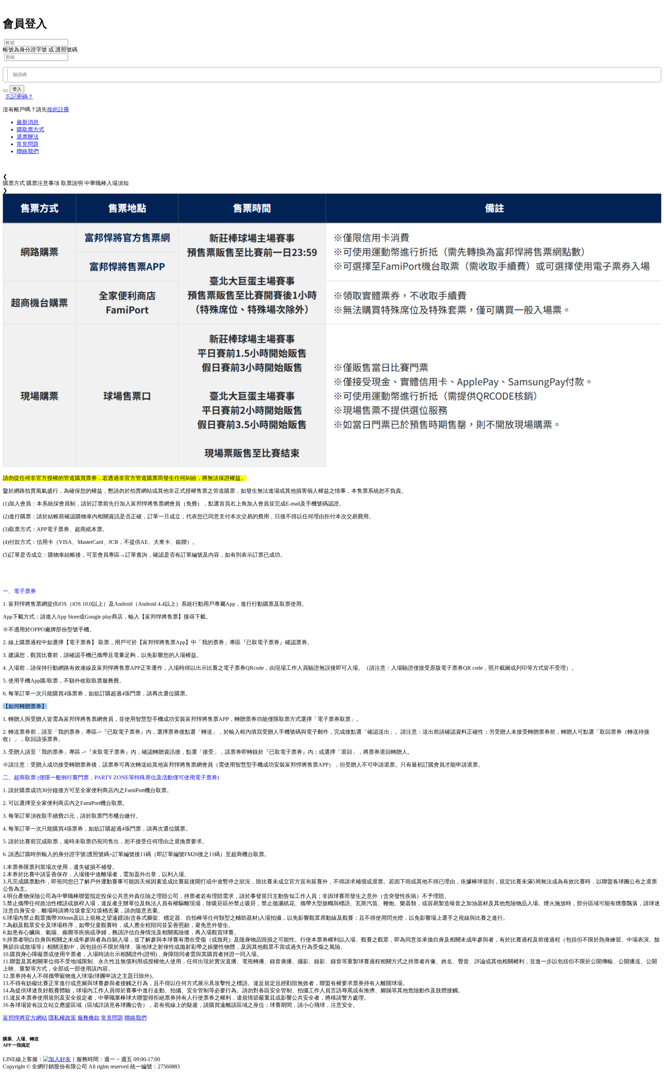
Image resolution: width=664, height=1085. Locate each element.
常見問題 (28, 144)
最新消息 (28, 122)
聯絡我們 (28, 151)
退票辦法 (28, 137)
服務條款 (88, 1018)
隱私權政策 (62, 1018)
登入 (16, 89)
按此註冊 (58, 109)
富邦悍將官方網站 (25, 1018)
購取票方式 (30, 129)
